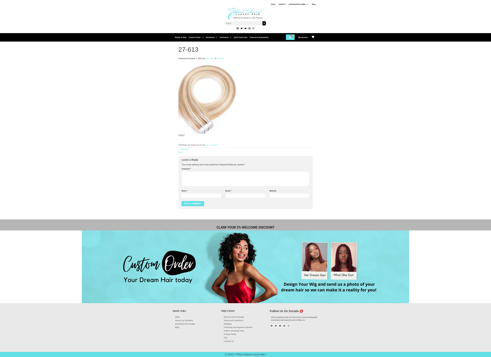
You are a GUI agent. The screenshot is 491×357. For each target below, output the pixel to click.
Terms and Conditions (233, 320)
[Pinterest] (249, 28)
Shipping (228, 324)
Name (185, 191)
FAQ (225, 338)
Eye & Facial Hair (240, 37)
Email (228, 191)
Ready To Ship (180, 37)
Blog (313, 4)
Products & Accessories (259, 37)
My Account (303, 37)
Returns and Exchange (234, 317)
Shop (177, 317)
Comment (186, 169)
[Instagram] (253, 28)
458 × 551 (209, 58)
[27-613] (207, 98)
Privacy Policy (230, 334)
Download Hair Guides (297, 4)
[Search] (264, 23)
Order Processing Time (234, 331)
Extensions (224, 37)
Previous (183, 149)
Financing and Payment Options (238, 327)
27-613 (220, 58)
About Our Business (184, 320)
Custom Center (194, 37)
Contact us (229, 341)
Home (273, 4)
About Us (282, 4)
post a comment (211, 145)
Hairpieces (210, 37)
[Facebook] (237, 28)
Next (181, 152)
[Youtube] (245, 28)
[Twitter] (241, 28)
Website (272, 191)
